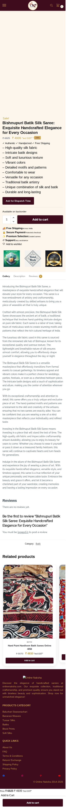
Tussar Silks (8, 720)
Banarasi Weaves (11, 716)
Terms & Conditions (12, 756)
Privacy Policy (9, 768)
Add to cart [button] (29, 660)
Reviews (33, 276)
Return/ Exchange (11, 760)
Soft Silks (7, 733)
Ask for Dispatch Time (18, 201)
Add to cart (40, 219)
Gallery (6, 276)
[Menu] (7, 5)
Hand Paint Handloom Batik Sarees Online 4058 (29, 647)
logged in (23, 532)
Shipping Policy (10, 764)
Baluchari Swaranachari (14, 711)
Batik (38, 544)
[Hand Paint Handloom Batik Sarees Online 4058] (28, 602)
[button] (59, 5)
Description (19, 276)
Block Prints (8, 728)
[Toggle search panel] (51, 5)
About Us (7, 747)
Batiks (5, 724)
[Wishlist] (51, 569)
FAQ (4, 751)
